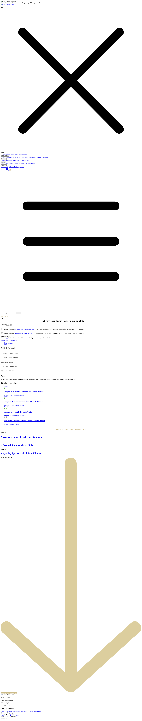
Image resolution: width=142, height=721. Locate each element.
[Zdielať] (4, 718)
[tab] (72, 343)
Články (2, 163)
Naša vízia (11, 167)
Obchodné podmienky (30, 157)
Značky (3, 160)
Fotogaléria (21, 154)
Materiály (7, 160)
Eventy (6, 163)
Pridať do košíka (5, 336)
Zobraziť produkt (19, 395)
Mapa (16, 154)
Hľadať (18, 313)
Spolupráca (21, 167)
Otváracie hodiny (9, 154)
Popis (5, 344)
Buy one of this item (9, 329)
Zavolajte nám (4, 340)
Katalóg (3, 157)
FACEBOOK (12, 163)
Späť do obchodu (6, 316)
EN (10, 170)
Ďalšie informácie (8, 343)
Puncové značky (26, 160)
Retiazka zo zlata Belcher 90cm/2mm (24, 333)
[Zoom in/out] (1, 718)
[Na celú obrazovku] (3, 718)
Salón (25, 154)
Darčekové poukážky (15, 160)
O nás (2, 167)
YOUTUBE (35, 163)
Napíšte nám (13, 340)
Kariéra (16, 167)
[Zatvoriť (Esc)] (6, 718)
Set (7, 338)
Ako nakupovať (20, 157)
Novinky (3, 162)
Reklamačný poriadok (42, 157)
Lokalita (3, 154)
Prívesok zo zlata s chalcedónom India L (24, 329)
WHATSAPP (28, 163)
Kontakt (6, 167)
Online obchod (4, 155)
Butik (2, 152)
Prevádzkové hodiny (10, 157)
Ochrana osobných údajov (35, 711)
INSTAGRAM (20, 163)
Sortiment (3, 159)
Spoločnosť (4, 165)
